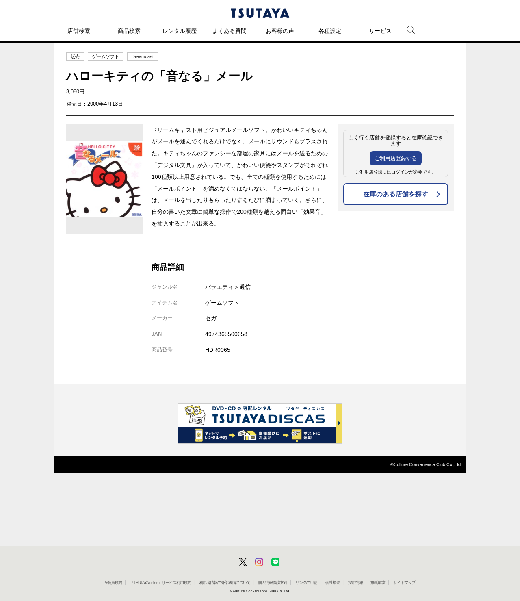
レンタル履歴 (179, 31)
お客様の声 (280, 31)
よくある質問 (229, 31)
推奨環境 (377, 582)
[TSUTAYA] (260, 13)
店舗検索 (78, 31)
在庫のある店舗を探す (395, 194)
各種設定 (329, 31)
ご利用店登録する (396, 158)
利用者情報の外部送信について (224, 582)
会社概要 (332, 582)
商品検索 (129, 31)
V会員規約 (113, 582)
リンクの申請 (306, 582)
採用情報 (355, 582)
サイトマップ (404, 582)
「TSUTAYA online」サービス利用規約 (160, 582)
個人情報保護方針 (272, 582)
